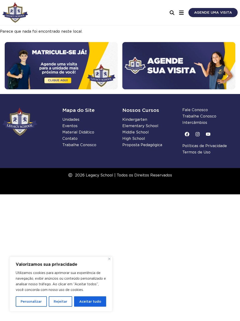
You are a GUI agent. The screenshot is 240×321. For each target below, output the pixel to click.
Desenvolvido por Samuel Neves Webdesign (120, 188)
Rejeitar (60, 301)
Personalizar (31, 301)
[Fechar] (109, 259)
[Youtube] (208, 134)
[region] (60, 284)
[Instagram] (197, 134)
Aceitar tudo (90, 301)
